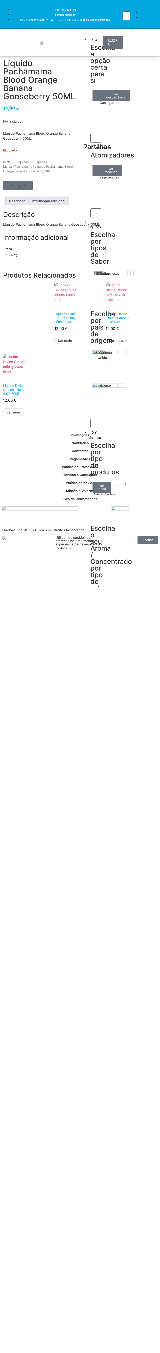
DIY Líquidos (94, 435)
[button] (18, 185)
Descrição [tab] (17, 201)
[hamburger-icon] (98, 35)
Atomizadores (101, 147)
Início (7, 162)
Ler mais (65, 340)
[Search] (126, 24)
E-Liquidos (21, 162)
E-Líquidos (94, 224)
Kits (94, 39)
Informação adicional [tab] (48, 201)
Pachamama (23, 167)
